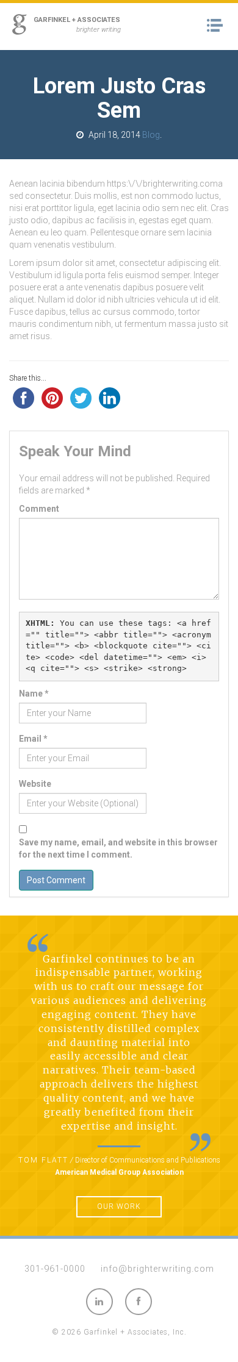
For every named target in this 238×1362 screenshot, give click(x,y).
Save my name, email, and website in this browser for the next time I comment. (118, 848)
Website (35, 784)
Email (33, 739)
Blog (151, 135)
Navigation (218, 25)
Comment (39, 509)
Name (34, 693)
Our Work (119, 1206)
